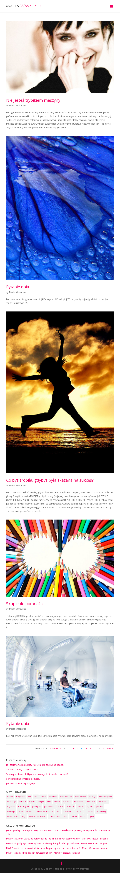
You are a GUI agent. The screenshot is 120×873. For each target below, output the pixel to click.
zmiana (83, 816)
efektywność (80, 796)
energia (92, 796)
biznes (10, 796)
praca (60, 806)
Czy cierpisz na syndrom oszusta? (23, 778)
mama (57, 801)
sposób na (67, 811)
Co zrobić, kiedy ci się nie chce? (22, 769)
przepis (80, 806)
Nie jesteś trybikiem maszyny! (33, 100)
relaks (20, 811)
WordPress (83, 868)
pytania (90, 806)
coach (43, 796)
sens (58, 811)
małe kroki (78, 801)
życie (91, 816)
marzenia (67, 801)
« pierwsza (55, 748)
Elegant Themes (53, 868)
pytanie (99, 806)
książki (41, 801)
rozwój (29, 811)
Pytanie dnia (17, 287)
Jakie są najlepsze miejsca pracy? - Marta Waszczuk (32, 830)
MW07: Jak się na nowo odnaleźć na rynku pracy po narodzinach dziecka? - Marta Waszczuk (52, 848)
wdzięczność (13, 816)
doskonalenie (66, 796)
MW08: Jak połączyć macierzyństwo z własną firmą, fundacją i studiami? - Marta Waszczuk (52, 843)
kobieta (22, 801)
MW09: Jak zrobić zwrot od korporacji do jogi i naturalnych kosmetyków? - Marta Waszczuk (52, 838)
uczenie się (101, 811)
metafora (91, 801)
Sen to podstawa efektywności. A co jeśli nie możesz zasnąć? (37, 774)
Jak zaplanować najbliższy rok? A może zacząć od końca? (35, 764)
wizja (24, 816)
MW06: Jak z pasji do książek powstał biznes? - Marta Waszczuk (38, 852)
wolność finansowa (37, 816)
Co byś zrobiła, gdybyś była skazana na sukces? (50, 480)
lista (49, 801)
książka (32, 801)
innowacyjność (105, 796)
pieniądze (36, 806)
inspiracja (11, 801)
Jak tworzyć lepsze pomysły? (20, 783)
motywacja (103, 801)
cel (29, 796)
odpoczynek (23, 806)
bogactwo (20, 796)
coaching (53, 796)
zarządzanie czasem (58, 816)
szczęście (89, 811)
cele (36, 796)
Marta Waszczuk (17, 105)
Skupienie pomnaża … (26, 603)
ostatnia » (108, 748)
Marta (24, 6)
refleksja (11, 811)
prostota (70, 806)
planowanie (49, 806)
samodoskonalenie (44, 811)
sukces (79, 811)
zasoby (73, 816)
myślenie (11, 806)
